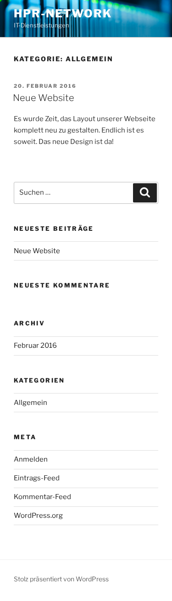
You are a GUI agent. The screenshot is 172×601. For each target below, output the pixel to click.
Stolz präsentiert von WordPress (61, 579)
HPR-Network (63, 13)
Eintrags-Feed (37, 478)
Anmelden (31, 459)
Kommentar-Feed (42, 497)
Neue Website (43, 97)
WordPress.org (38, 515)
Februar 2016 (35, 345)
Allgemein (30, 403)
